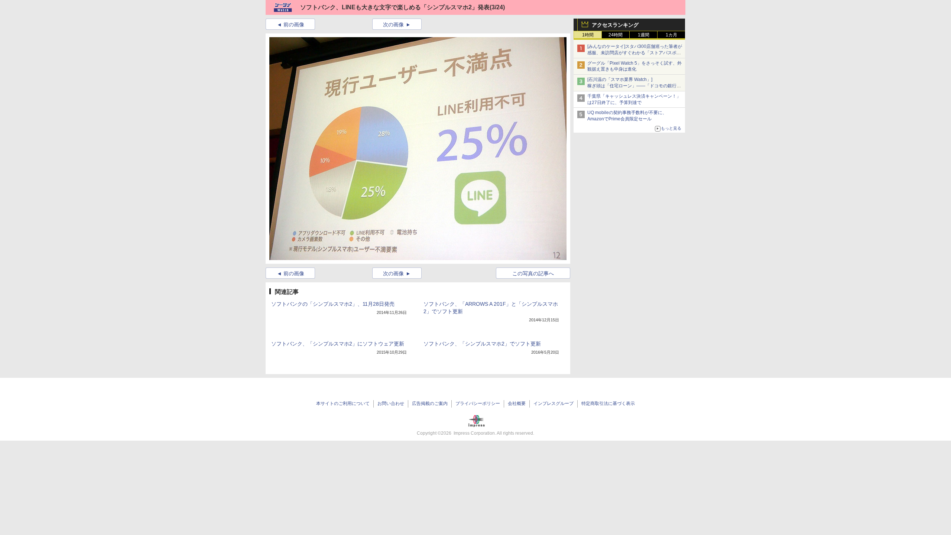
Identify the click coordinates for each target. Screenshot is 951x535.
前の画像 (293, 24)
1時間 (588, 35)
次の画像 (393, 24)
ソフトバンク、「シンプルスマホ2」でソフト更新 (482, 344)
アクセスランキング (615, 25)
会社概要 (517, 403)
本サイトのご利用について (343, 403)
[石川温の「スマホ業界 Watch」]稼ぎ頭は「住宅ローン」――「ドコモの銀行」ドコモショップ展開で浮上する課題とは (634, 86)
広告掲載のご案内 (430, 403)
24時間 (615, 35)
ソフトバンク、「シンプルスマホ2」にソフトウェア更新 (337, 344)
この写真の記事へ (533, 273)
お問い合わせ (390, 403)
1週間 (643, 35)
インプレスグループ (553, 403)
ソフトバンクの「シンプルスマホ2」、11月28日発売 (333, 304)
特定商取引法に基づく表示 (608, 403)
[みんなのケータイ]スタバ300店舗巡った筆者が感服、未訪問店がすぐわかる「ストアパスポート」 (634, 53)
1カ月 (671, 35)
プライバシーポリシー (477, 403)
